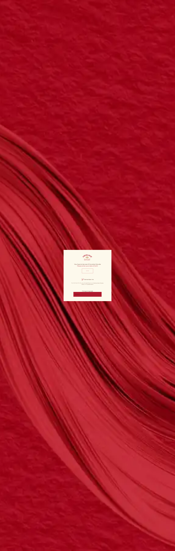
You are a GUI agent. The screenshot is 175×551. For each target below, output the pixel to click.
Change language (87, 291)
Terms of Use (96, 283)
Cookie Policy (90, 284)
